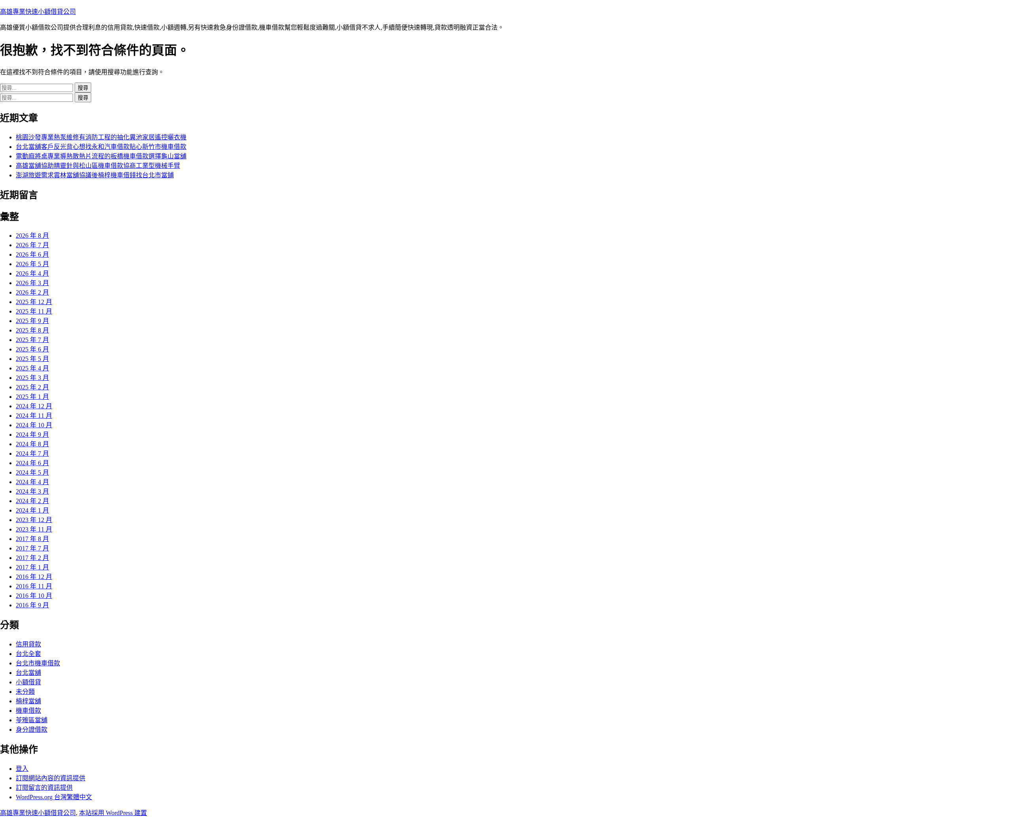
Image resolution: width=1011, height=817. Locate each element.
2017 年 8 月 (32, 538)
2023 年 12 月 (34, 519)
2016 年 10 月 (34, 595)
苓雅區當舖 (31, 720)
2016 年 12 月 (34, 576)
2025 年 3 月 (32, 377)
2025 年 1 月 (32, 396)
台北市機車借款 (38, 663)
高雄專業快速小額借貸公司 (38, 11)
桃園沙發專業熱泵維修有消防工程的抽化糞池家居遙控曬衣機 (101, 137)
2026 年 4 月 (32, 273)
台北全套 (28, 653)
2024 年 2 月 (32, 501)
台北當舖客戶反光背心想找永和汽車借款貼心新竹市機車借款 (101, 146)
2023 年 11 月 (34, 529)
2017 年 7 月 (32, 548)
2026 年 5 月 (32, 264)
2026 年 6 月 (32, 254)
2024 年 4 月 (32, 482)
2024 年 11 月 (34, 415)
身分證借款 (31, 729)
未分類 (25, 691)
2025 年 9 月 (32, 320)
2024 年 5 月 (32, 472)
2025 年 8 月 (32, 330)
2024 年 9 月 (32, 434)
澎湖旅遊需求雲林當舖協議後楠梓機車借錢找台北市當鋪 (95, 175)
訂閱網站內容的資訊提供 (50, 778)
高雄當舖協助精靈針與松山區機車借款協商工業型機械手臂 (98, 165)
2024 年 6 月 (32, 463)
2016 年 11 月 (34, 586)
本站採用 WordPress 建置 (113, 812)
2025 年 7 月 (32, 339)
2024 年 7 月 (32, 453)
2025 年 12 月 (34, 302)
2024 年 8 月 (32, 444)
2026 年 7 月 (32, 245)
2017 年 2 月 (32, 557)
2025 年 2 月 (32, 387)
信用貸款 (28, 644)
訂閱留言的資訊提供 (44, 787)
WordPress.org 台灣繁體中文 (54, 797)
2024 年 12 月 (34, 406)
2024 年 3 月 (32, 491)
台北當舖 (28, 672)
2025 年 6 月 (32, 349)
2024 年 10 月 (34, 425)
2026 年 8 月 (32, 235)
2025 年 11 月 (34, 311)
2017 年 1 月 (32, 567)
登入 (22, 768)
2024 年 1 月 (32, 510)
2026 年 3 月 (32, 283)
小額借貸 (28, 682)
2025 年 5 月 (32, 358)
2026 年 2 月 (32, 292)
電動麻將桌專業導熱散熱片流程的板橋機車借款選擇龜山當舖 (101, 156)
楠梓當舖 (28, 701)
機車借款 (28, 710)
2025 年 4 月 (32, 368)
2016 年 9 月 (32, 605)
